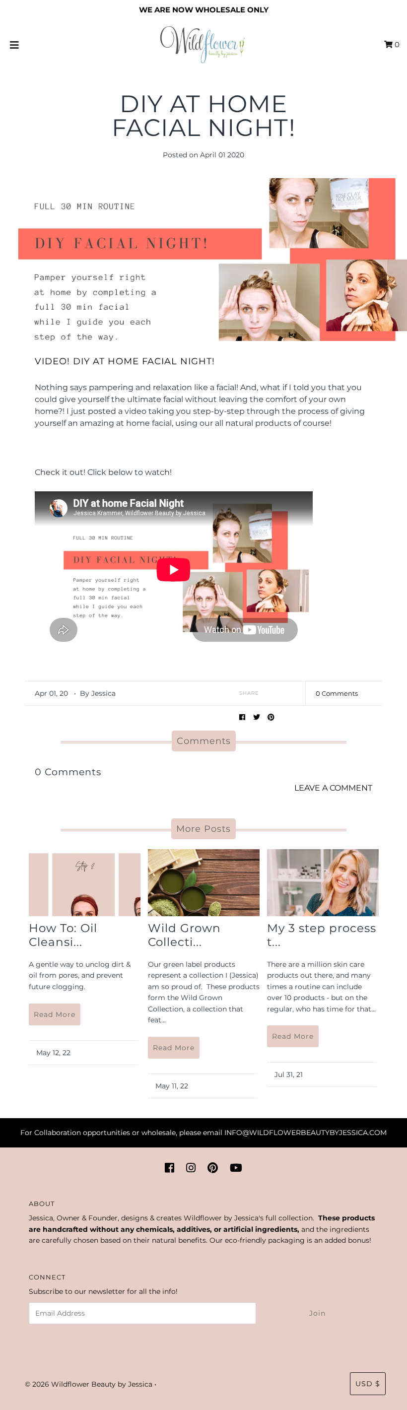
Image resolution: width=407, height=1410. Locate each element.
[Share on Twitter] (257, 717)
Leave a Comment (333, 788)
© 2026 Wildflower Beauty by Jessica (88, 1384)
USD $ (367, 1383)
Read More (54, 1014)
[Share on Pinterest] (271, 717)
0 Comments (337, 693)
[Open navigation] (14, 45)
